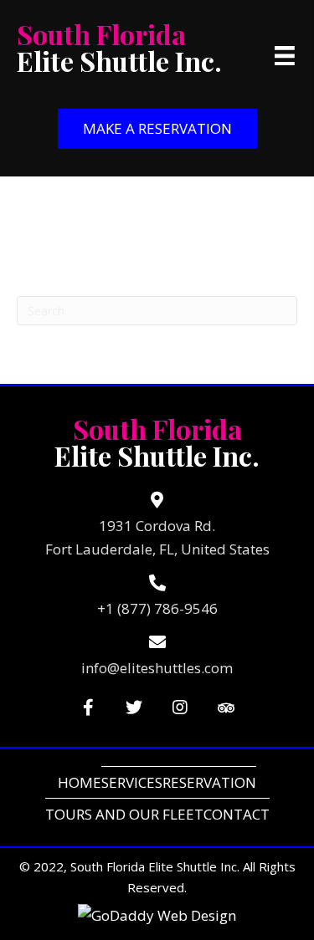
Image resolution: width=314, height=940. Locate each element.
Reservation (209, 782)
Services (131, 782)
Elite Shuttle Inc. (119, 47)
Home (79, 782)
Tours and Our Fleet (124, 814)
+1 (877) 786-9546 (157, 608)
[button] (157, 129)
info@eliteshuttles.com (157, 667)
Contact (236, 814)
